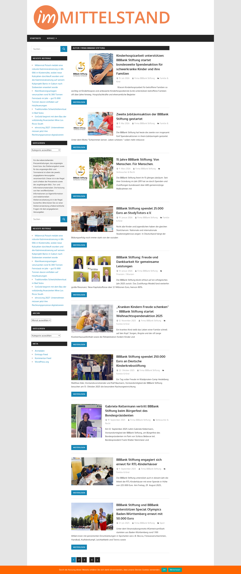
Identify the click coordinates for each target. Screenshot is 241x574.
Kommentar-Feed (43, 358)
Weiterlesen (79, 102)
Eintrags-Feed (41, 354)
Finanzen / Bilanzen (125, 274)
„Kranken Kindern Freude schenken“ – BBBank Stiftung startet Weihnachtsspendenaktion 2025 (142, 311)
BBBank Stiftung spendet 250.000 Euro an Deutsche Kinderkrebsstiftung (140, 360)
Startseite (35, 38)
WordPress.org (42, 361)
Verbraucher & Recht (125, 172)
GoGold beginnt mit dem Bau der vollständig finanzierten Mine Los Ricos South (49, 120)
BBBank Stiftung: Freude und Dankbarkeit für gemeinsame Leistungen (137, 261)
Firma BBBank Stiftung (144, 78)
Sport (162, 523)
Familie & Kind (122, 324)
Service (51, 38)
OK (164, 570)
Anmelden (40, 350)
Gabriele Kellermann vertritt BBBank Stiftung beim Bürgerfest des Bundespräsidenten (132, 410)
